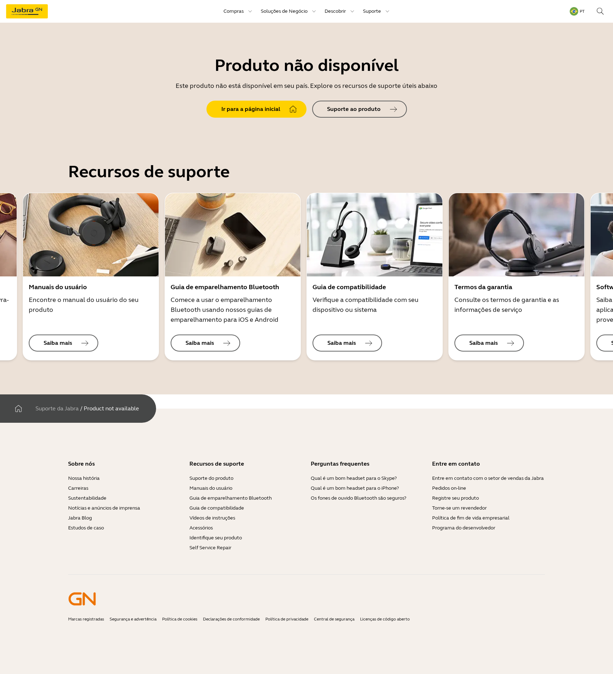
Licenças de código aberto (385, 619)
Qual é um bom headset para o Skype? (354, 478)
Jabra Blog (80, 518)
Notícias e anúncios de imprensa (104, 508)
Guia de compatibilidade (216, 508)
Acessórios (201, 528)
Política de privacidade (286, 619)
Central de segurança (334, 619)
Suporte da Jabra (57, 408)
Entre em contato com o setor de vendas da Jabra (488, 478)
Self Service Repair (210, 548)
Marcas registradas (86, 619)
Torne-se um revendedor (459, 508)
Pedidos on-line (449, 488)
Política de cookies (179, 619)
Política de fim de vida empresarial (470, 518)
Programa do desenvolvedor (463, 528)
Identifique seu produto (215, 538)
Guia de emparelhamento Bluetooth (230, 498)
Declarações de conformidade (231, 619)
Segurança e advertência (133, 619)
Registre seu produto (455, 498)
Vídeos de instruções (212, 518)
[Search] (600, 11)
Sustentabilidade (87, 498)
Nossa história (84, 478)
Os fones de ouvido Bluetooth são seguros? (358, 498)
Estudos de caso (86, 528)
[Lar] (18, 408)
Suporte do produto (211, 478)
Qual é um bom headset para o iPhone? (355, 488)
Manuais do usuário (210, 488)
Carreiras (78, 488)
